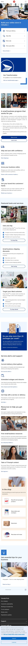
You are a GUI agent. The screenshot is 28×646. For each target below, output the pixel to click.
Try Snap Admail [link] (14, 309)
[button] (25, 590)
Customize (14, 642)
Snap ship (8, 36)
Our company (4, 601)
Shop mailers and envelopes (9, 508)
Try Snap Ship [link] (14, 240)
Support (3, 621)
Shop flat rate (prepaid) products (10, 497)
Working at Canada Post (7, 606)
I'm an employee (5, 609)
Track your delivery (10, 31)
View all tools (6, 51)
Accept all (14, 638)
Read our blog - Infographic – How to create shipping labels (12, 563)
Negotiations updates (6, 615)
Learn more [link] (14, 140)
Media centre (4, 612)
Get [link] (3, 402)
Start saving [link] (14, 266)
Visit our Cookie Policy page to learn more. (14, 634)
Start (4, 158)
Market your (6, 193)
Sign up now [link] (14, 137)
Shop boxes (5, 520)
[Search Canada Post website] (25, 1)
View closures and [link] (9, 386)
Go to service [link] (6, 371)
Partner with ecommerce (9, 174)
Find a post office (10, 46)
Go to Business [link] (6, 442)
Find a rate (8, 41)
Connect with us (6, 625)
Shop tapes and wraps (7, 531)
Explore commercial (10, 347)
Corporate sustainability (7, 604)
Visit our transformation (10, 80)
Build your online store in (11, 24)
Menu (2, 1)
